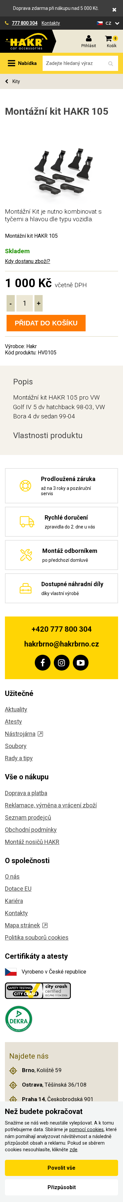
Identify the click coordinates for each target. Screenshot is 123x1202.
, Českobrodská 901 (58, 1099)
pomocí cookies (86, 1129)
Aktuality (16, 709)
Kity (15, 81)
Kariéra (14, 900)
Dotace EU (18, 888)
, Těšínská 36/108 (54, 1084)
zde (73, 1150)
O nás (12, 876)
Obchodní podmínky (31, 829)
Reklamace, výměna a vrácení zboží (51, 805)
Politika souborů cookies (37, 937)
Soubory (16, 745)
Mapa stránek (22, 925)
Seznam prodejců (28, 817)
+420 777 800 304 (61, 629)
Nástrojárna (20, 733)
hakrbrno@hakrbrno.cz (61, 644)
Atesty (13, 721)
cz (109, 23)
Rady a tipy (19, 758)
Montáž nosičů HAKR (32, 841)
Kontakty (51, 23)
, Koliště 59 (42, 1070)
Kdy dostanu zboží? (27, 261)
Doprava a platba (26, 793)
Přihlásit (88, 46)
